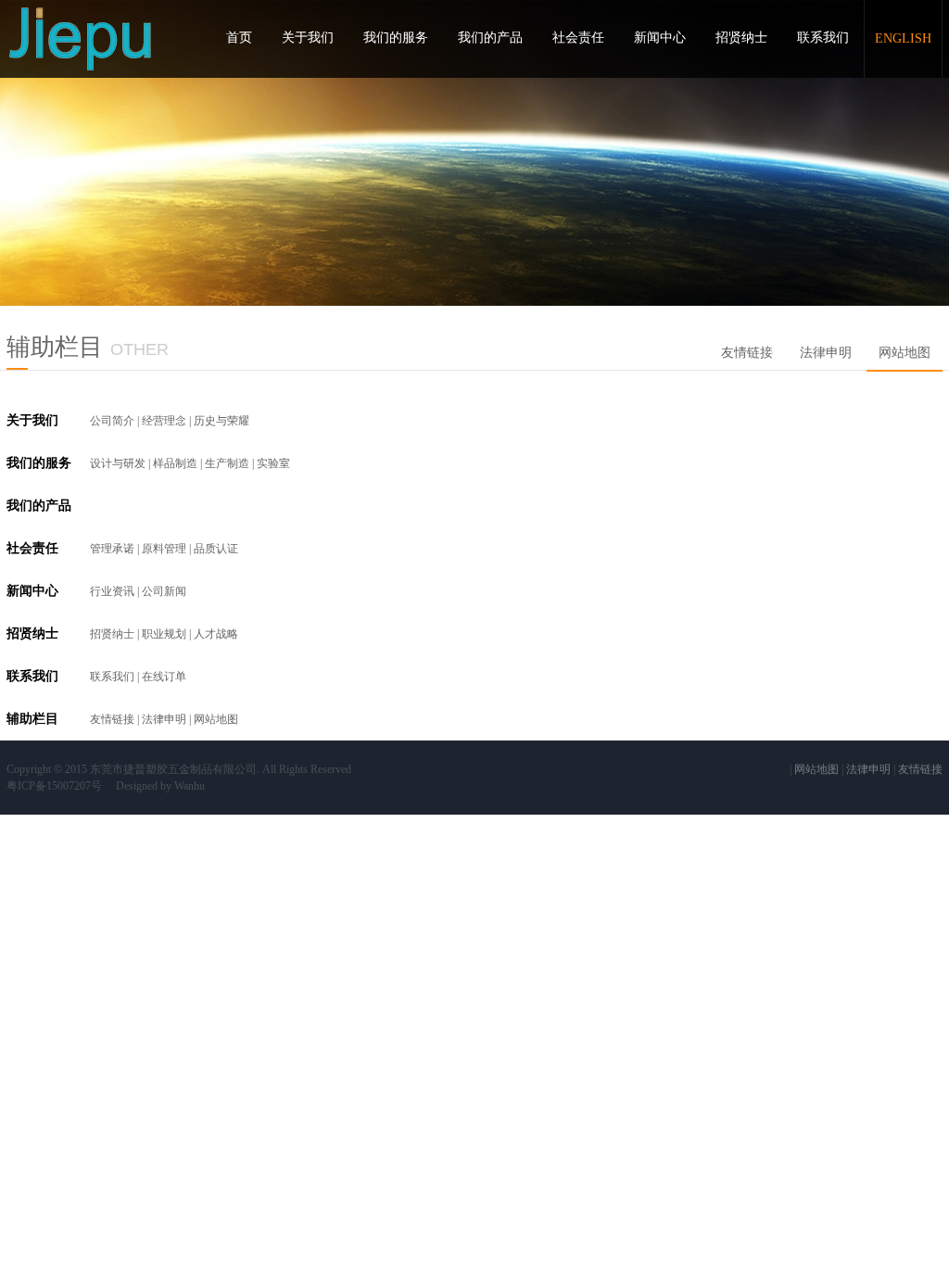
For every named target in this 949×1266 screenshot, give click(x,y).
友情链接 (747, 353)
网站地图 (904, 353)
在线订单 (164, 676)
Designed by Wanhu (160, 785)
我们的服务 (395, 37)
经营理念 (164, 420)
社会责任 (578, 37)
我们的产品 (490, 37)
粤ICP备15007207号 (54, 785)
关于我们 (308, 37)
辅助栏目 (32, 719)
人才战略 (216, 633)
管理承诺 (112, 548)
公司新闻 (164, 591)
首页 (239, 37)
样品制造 (175, 463)
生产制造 (227, 463)
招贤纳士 (741, 37)
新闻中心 (660, 37)
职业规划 (164, 633)
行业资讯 (112, 591)
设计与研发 (118, 463)
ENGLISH (903, 38)
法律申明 (826, 353)
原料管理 (164, 548)
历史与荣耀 (221, 420)
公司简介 (112, 420)
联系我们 (823, 37)
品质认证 (216, 548)
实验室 (273, 463)
